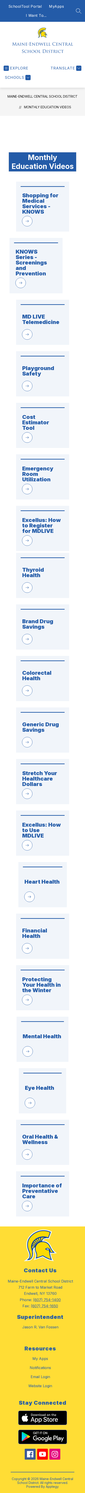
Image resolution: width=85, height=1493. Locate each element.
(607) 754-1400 (47, 1300)
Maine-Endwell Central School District (42, 96)
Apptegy (52, 1486)
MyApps (56, 6)
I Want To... (36, 15)
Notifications (40, 1367)
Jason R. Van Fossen (40, 1327)
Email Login (40, 1376)
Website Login (40, 1386)
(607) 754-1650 (44, 1306)
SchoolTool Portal (25, 6)
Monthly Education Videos (47, 107)
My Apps (40, 1358)
